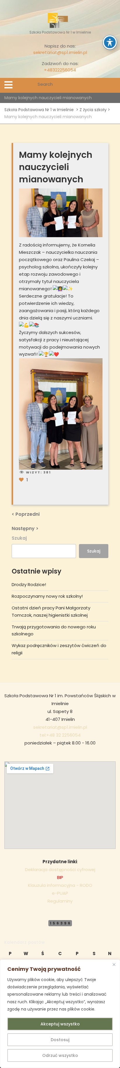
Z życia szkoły (93, 110)
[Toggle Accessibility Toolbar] (110, 42)
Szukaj (19, 538)
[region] (60, 1013)
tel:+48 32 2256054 (60, 735)
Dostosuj (60, 1040)
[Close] (113, 964)
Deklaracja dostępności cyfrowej (60, 869)
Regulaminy (60, 901)
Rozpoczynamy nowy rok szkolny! (47, 596)
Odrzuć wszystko (60, 1055)
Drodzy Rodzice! (29, 584)
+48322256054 (60, 70)
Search (112, 85)
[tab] (8, 85)
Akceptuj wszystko (60, 1024)
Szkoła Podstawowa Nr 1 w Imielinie (39, 110)
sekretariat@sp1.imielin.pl (60, 52)
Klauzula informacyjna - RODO (60, 885)
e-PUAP (60, 893)
